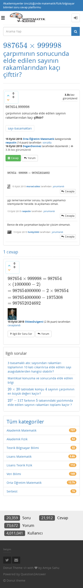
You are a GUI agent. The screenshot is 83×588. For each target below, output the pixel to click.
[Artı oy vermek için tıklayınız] (8, 95)
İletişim (7, 549)
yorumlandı (58, 186)
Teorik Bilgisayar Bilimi (23, 448)
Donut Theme (13, 568)
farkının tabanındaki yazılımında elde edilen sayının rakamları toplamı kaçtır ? (40, 402)
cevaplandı (14, 325)
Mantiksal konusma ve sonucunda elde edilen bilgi (40, 380)
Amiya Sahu (51, 568)
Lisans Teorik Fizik (19, 465)
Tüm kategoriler (25, 421)
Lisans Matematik (19, 456)
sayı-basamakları (20, 128)
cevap (15, 158)
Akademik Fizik (17, 439)
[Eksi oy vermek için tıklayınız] (8, 100)
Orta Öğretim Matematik (38, 139)
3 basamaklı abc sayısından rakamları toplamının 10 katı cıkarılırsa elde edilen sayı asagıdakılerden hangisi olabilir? (39, 367)
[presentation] (32, 45)
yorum (32, 158)
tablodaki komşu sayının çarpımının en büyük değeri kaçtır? (41, 391)
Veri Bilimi (14, 474)
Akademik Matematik (21, 430)
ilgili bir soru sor (22, 334)
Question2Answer (33, 574)
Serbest (12, 491)
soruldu (47, 142)
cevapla (69, 191)
